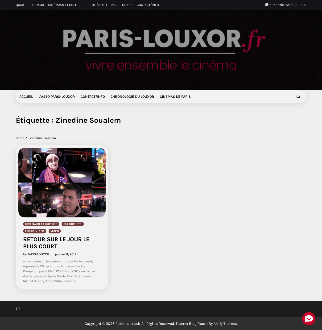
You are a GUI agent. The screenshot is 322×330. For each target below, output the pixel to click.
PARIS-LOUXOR (122, 5)
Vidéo (54, 231)
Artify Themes (225, 323)
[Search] (298, 96)
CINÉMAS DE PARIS (175, 96)
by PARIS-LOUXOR (36, 254)
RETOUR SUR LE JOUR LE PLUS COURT (56, 243)
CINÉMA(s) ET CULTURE (65, 5)
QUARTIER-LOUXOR (30, 5)
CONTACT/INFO (148, 5)
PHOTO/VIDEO (97, 5)
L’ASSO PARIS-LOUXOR (56, 96)
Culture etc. (72, 224)
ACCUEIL (26, 96)
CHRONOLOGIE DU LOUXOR (132, 96)
